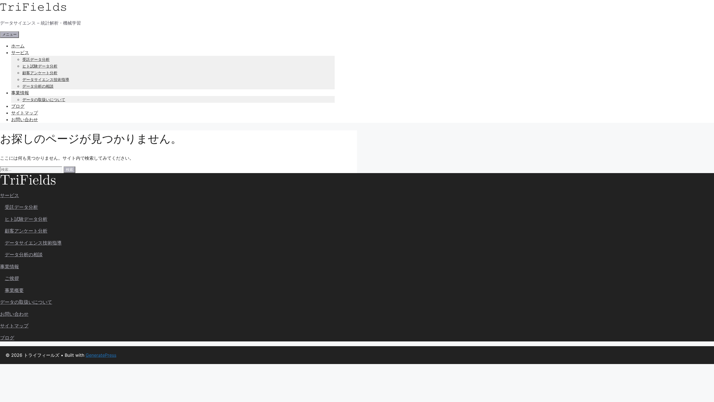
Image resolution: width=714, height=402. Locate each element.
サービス (20, 52)
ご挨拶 (12, 278)
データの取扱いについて (43, 99)
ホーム (18, 46)
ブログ (18, 106)
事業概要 (14, 290)
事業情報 (20, 92)
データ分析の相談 (38, 86)
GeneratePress (101, 355)
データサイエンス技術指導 (45, 79)
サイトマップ (24, 113)
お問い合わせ (24, 119)
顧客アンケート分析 (39, 72)
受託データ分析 (36, 59)
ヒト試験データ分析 (39, 66)
